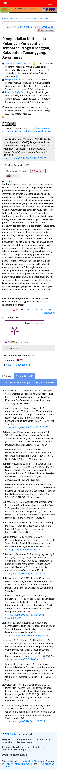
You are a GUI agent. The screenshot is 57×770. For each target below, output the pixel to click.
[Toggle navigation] (50, 3)
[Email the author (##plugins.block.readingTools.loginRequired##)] (17, 76)
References (7, 376)
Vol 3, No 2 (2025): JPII (18, 364)
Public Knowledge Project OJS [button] (19, 763)
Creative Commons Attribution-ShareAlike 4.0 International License (26, 129)
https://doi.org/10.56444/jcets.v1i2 (27, 659)
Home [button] (5, 18)
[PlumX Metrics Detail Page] (14, 331)
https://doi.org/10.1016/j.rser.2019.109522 (27, 427)
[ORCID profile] (34, 63)
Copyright (37, 382)
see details (22, 342)
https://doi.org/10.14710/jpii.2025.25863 (33, 26)
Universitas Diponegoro (33, 761)
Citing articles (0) (24, 376)
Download (37, 309)
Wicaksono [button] (43, 18)
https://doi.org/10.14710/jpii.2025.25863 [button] (25, 158)
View (27, 309)
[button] (3, 117)
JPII (4, 3)
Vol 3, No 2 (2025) (28, 18)
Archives (14, 18)
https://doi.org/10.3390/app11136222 (25, 721)
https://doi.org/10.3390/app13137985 (25, 573)
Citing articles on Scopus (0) (15, 382)
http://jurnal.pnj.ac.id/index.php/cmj (23, 549)
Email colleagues (49, 311)
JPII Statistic (12, 734)
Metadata (50, 382)
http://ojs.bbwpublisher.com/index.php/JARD (27, 635)
